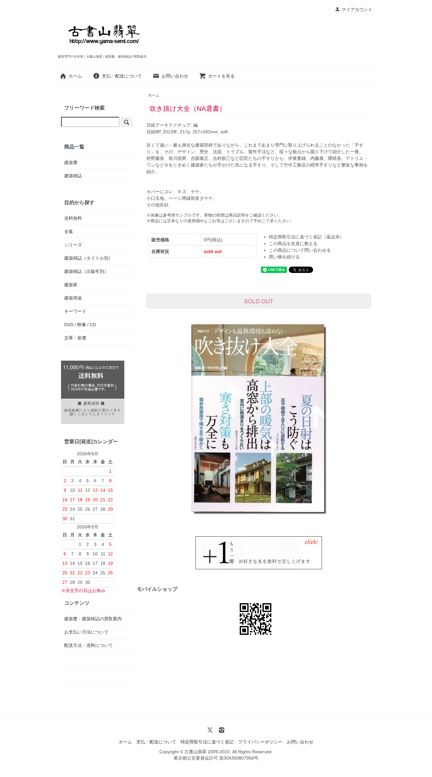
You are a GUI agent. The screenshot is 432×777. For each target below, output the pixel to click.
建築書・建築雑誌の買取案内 (93, 618)
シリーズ (73, 244)
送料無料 (73, 218)
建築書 (70, 162)
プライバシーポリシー (260, 741)
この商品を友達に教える (293, 243)
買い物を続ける (284, 256)
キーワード (75, 311)
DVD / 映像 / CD (80, 324)
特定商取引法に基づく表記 (207, 741)
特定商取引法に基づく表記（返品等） (306, 236)
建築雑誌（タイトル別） (88, 258)
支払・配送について (122, 76)
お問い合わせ (175, 76)
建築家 (70, 284)
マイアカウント (357, 9)
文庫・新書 (75, 337)
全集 (68, 231)
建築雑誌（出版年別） (86, 271)
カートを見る (221, 76)
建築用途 (73, 297)
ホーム (75, 76)
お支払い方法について (86, 632)
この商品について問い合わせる (300, 250)
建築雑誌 (73, 175)
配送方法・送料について (88, 645)
